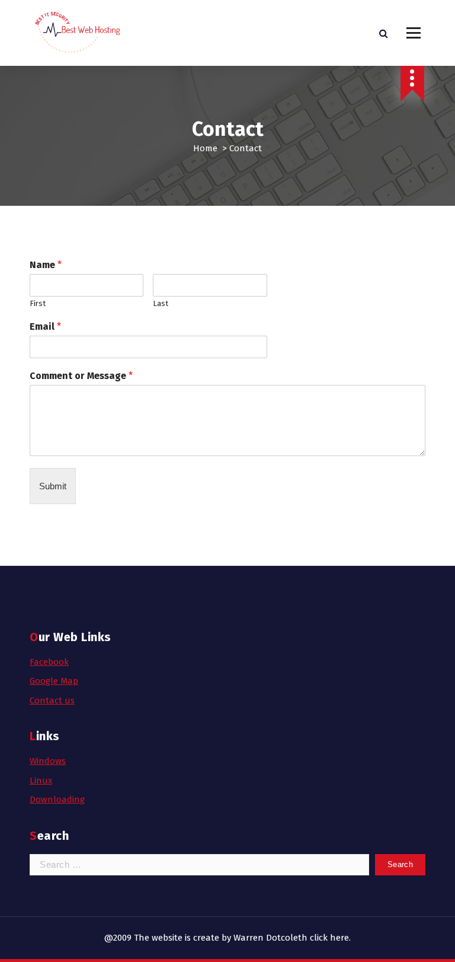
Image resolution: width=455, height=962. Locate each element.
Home (205, 148)
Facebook (49, 662)
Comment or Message (81, 375)
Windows (48, 761)
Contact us (52, 700)
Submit (52, 486)
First (38, 303)
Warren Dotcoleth (270, 937)
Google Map (54, 681)
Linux (41, 780)
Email (45, 326)
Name (46, 264)
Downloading (57, 799)
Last (160, 303)
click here (329, 937)
